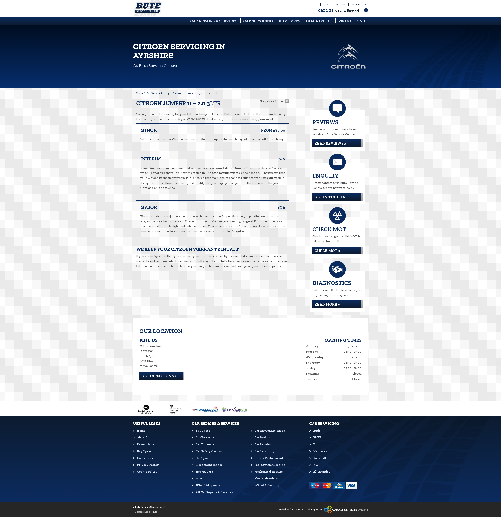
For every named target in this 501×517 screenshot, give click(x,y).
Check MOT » (327, 250)
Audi (316, 430)
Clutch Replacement (268, 458)
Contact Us (358, 4)
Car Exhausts (205, 444)
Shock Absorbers (266, 478)
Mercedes (320, 451)
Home (326, 4)
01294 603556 (338, 10)
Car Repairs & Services (213, 21)
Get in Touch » (329, 196)
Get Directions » (158, 376)
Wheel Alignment (209, 485)
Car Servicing (258, 21)
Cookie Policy (147, 471)
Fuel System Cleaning (269, 464)
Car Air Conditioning (269, 430)
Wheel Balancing (266, 485)
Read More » (327, 304)
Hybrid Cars (204, 471)
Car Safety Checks (209, 451)
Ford (316, 444)
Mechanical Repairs (268, 471)
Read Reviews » (330, 143)
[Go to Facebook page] (366, 10)
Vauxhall (319, 458)
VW (316, 464)
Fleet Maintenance (209, 464)
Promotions (351, 21)
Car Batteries (205, 437)
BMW (317, 437)
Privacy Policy (148, 464)
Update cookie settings (146, 511)
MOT (199, 478)
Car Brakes (262, 437)
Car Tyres (202, 458)
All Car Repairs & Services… (215, 492)
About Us (340, 4)
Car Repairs (262, 444)
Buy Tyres (289, 21)
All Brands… (321, 471)
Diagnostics (319, 21)
